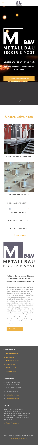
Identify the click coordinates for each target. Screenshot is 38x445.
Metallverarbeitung (12, 361)
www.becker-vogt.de (12, 399)
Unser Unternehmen (12, 423)
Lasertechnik (10, 357)
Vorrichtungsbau (11, 371)
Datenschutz (23, 439)
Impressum (14, 439)
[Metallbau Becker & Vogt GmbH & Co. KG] (19, 3)
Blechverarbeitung (12, 354)
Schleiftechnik (10, 364)
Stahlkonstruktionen (12, 368)
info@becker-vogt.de (12, 395)
